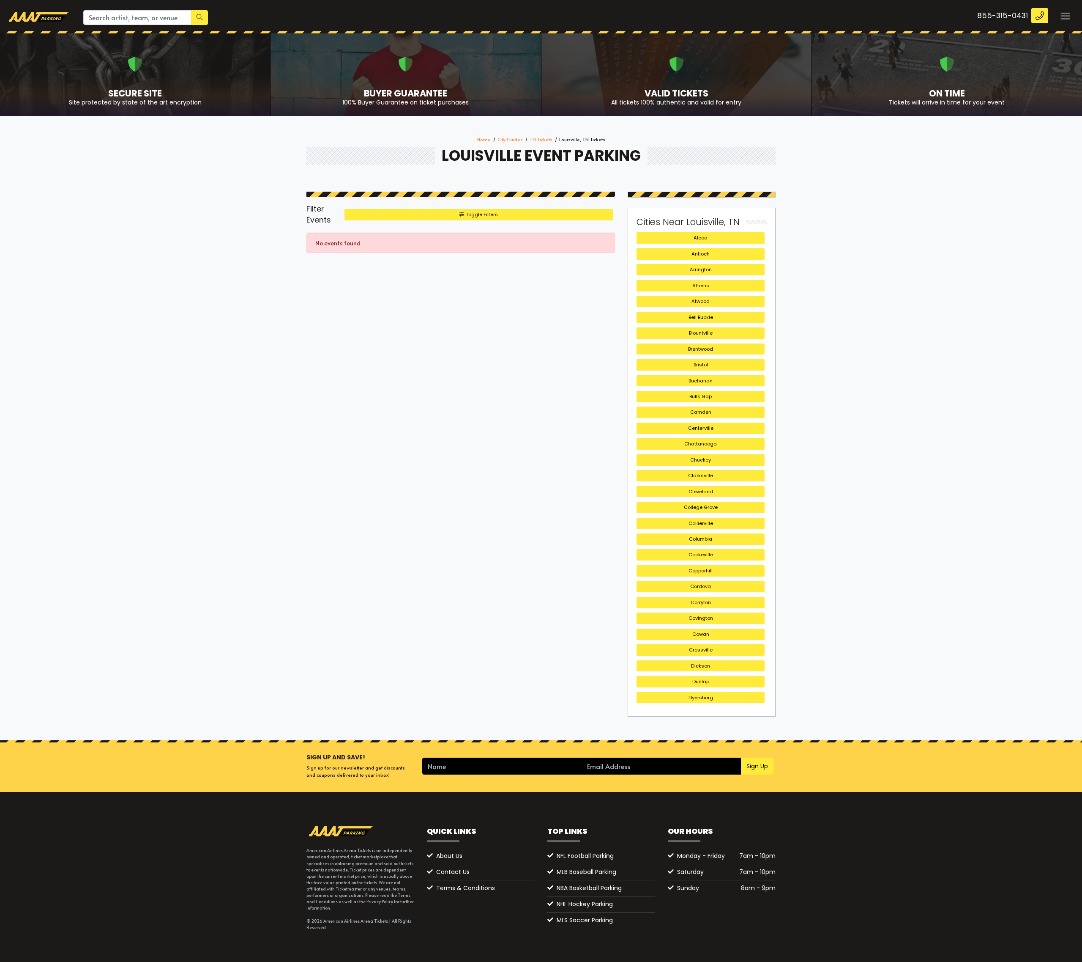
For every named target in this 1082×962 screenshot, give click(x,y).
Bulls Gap (700, 396)
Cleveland (701, 491)
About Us (449, 856)
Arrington (701, 269)
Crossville (701, 649)
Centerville (700, 428)
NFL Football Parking (585, 856)
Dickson (700, 665)
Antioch (700, 253)
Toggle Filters (481, 214)
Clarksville (700, 475)
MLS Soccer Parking (585, 920)
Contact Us (453, 872)
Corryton (701, 602)
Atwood (700, 301)
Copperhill (701, 570)
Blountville (701, 333)
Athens (700, 285)
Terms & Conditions (465, 888)
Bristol (701, 364)
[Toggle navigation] (1065, 15)
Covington (701, 618)
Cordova (700, 586)
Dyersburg (701, 697)
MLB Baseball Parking (586, 872)
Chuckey (700, 459)
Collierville (701, 523)
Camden (700, 412)
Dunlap (700, 681)
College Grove (701, 507)
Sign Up (757, 766)
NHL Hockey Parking (585, 904)
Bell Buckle (701, 317)
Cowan (700, 634)
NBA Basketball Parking (589, 888)
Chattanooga (700, 443)
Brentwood (700, 349)
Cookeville (701, 554)
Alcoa (701, 237)
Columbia (700, 539)
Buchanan (701, 380)
